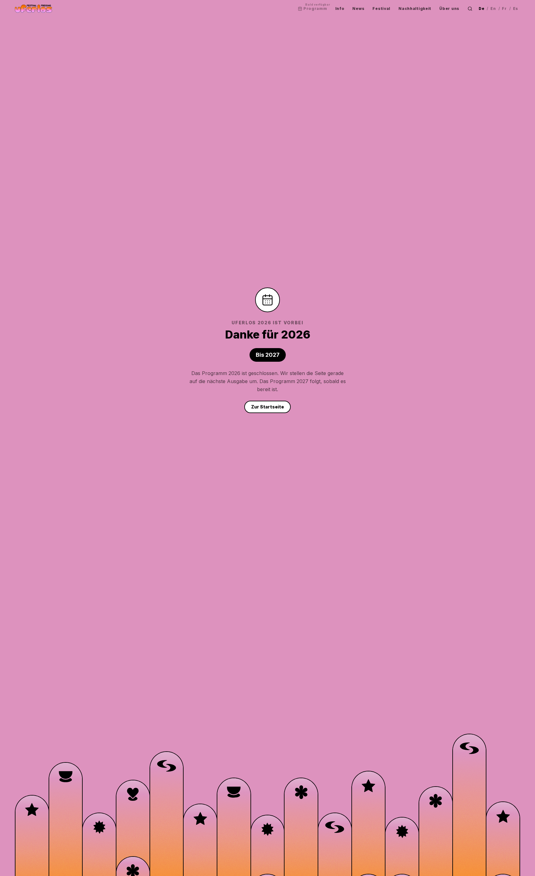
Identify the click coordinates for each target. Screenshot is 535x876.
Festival (381, 8)
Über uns (449, 8)
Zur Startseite (267, 406)
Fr (504, 8)
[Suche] (470, 9)
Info (340, 8)
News (358, 8)
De (481, 8)
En (493, 8)
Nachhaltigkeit (414, 8)
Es (515, 8)
